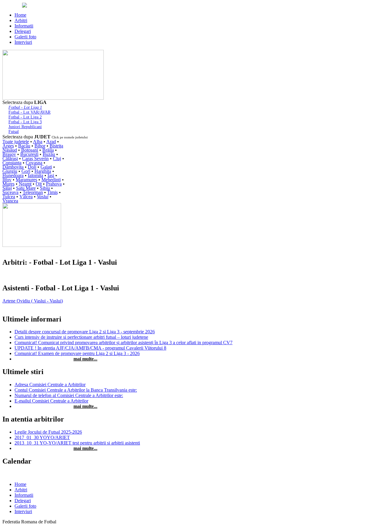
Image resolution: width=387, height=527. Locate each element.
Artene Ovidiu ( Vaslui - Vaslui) (32, 300)
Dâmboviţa (13, 167)
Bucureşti (29, 154)
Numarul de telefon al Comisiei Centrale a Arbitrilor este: (69, 395)
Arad (51, 141)
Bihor (39, 145)
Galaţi (46, 167)
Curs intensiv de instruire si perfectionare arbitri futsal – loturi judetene (81, 337)
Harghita (42, 171)
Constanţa (11, 162)
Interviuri (23, 42)
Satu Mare (26, 188)
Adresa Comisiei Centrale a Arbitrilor (50, 384)
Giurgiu (9, 171)
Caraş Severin (35, 158)
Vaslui (42, 196)
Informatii (24, 25)
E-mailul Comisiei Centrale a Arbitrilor (51, 400)
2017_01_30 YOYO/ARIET (42, 437)
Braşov (9, 154)
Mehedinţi (51, 179)
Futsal (13, 131)
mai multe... (85, 358)
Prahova (54, 183)
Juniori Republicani (25, 126)
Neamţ (25, 183)
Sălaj (7, 188)
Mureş (8, 183)
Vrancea (10, 200)
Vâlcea (26, 196)
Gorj (25, 171)
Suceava (10, 192)
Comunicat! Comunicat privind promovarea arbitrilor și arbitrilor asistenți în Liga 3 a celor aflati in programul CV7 (124, 342)
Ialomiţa (35, 175)
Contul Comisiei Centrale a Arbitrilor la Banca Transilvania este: (76, 390)
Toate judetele (15, 141)
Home (20, 15)
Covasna (34, 162)
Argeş (8, 145)
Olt (39, 183)
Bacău (24, 145)
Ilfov (6, 179)
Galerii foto (25, 36)
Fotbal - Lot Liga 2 (25, 117)
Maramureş (26, 179)
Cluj (57, 158)
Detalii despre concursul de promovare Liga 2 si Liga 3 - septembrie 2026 (85, 331)
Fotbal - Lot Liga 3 (25, 122)
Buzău (49, 154)
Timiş (52, 192)
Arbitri (21, 20)
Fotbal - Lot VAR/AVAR (29, 112)
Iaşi (50, 175)
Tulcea (8, 196)
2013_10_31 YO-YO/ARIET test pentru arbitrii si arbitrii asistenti (77, 442)
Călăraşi (10, 158)
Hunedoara (13, 175)
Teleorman (33, 192)
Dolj (32, 167)
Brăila (48, 150)
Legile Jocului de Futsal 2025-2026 (48, 432)
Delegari (23, 31)
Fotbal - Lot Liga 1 (25, 107)
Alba (37, 141)
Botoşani (29, 150)
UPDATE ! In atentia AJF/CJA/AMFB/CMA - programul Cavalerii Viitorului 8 (90, 348)
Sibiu (45, 188)
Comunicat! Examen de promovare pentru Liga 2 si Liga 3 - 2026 (77, 353)
